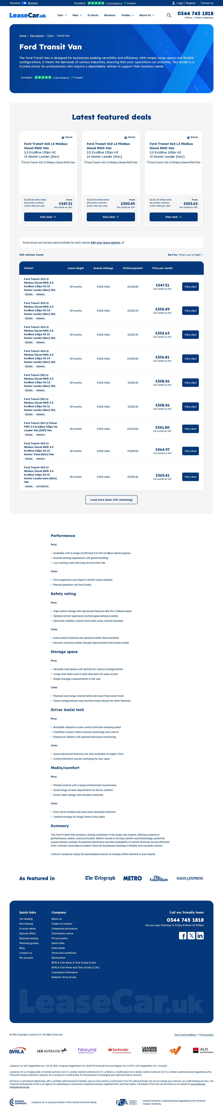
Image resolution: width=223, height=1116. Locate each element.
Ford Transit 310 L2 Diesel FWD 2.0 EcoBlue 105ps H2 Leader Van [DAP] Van (40, 427)
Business (109, 15)
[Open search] (169, 15)
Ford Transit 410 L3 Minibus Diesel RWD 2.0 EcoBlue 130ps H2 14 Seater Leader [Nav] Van (39, 308)
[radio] (15, 3)
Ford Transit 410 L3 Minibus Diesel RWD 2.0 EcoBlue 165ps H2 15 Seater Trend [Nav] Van (39, 449)
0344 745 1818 (185, 920)
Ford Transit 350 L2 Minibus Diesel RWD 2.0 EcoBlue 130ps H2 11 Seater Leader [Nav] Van (39, 404)
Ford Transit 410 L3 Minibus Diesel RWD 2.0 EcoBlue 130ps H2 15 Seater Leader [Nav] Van (39, 284)
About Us (145, 15)
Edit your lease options (105, 242)
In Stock (93, 15)
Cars (60, 15)
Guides (126, 15)
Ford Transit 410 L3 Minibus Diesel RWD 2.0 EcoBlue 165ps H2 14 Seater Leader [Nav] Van (39, 356)
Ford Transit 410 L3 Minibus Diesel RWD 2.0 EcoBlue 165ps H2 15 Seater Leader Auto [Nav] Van (40, 474)
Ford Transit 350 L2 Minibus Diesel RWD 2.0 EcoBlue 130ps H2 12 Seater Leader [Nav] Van (39, 380)
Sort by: (173, 254)
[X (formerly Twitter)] (191, 935)
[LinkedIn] (200, 935)
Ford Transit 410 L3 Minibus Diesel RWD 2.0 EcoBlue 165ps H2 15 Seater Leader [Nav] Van (39, 332)
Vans (75, 15)
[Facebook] (182, 935)
